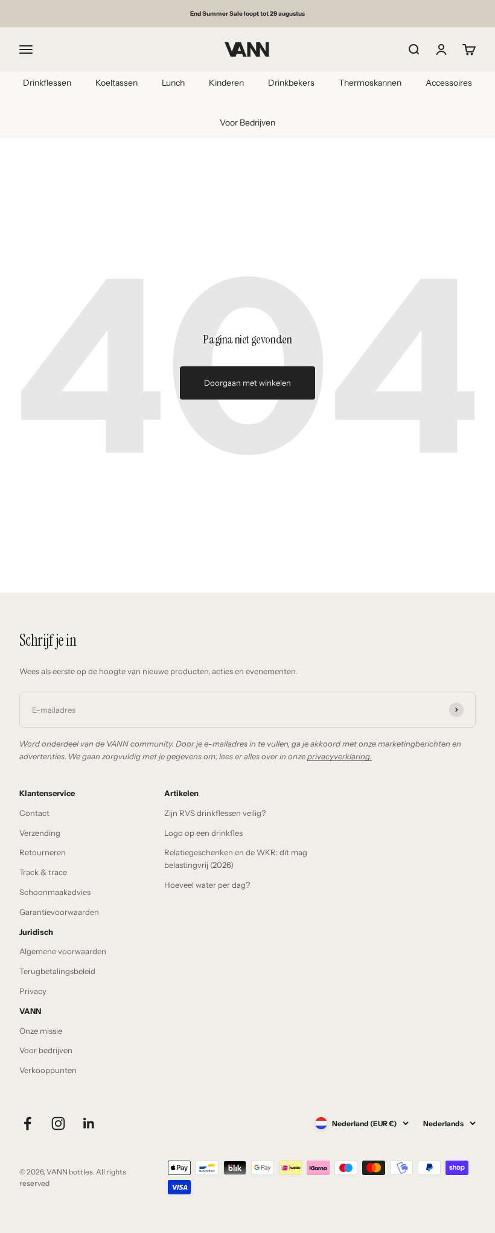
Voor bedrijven (45, 1050)
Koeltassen (116, 82)
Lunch (173, 82)
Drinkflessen (47, 82)
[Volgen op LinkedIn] (89, 1123)
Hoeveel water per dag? (207, 885)
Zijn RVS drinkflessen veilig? (215, 813)
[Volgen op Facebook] (27, 1123)
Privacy (32, 991)
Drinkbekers (291, 82)
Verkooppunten (48, 1070)
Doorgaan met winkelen (247, 382)
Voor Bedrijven (247, 122)
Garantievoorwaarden (59, 912)
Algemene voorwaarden (62, 951)
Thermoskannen (370, 82)
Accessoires (449, 82)
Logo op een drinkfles (203, 833)
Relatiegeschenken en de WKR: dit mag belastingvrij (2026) (235, 858)
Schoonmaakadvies (55, 892)
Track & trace (43, 872)
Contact (34, 813)
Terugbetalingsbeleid (57, 971)
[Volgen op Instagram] (58, 1123)
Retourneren (42, 852)
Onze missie (40, 1031)
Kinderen (226, 82)
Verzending (39, 833)
